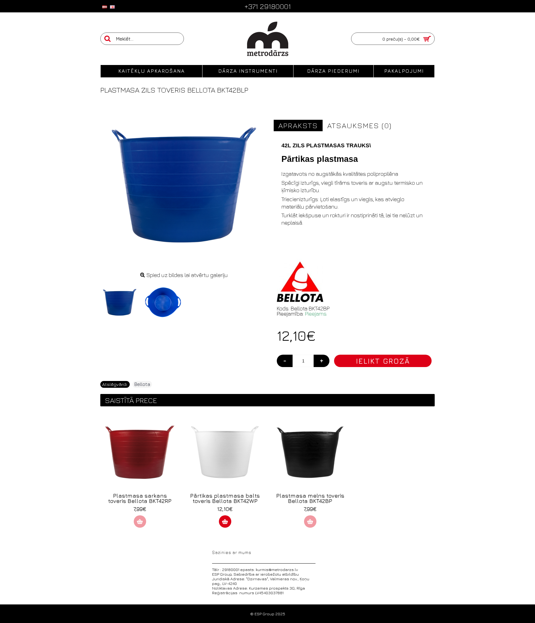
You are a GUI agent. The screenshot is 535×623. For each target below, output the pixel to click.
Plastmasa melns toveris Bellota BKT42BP (310, 498)
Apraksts (298, 125)
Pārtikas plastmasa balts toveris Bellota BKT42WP (225, 498)
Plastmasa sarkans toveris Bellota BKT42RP (140, 498)
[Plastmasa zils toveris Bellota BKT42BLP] (122, 300)
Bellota (142, 384)
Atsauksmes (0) (359, 125)
